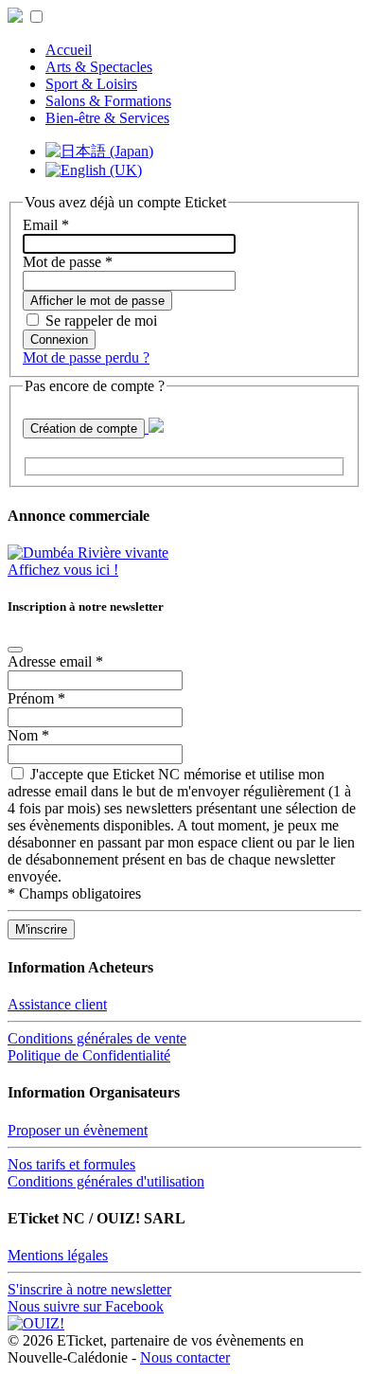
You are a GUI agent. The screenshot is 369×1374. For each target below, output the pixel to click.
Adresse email (55, 661)
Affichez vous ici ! (63, 570)
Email (46, 225)
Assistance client (57, 1004)
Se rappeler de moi (101, 320)
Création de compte (83, 428)
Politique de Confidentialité (89, 1055)
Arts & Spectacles (98, 67)
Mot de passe (68, 262)
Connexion (59, 339)
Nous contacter (185, 1357)
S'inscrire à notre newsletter (89, 1289)
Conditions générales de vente (97, 1038)
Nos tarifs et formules (71, 1164)
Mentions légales (58, 1255)
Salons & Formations (108, 101)
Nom (28, 735)
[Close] (15, 649)
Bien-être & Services (107, 118)
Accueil (68, 50)
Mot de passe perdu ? (86, 357)
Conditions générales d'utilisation (106, 1181)
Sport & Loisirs (91, 84)
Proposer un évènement (78, 1130)
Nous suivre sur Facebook (86, 1306)
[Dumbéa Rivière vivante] (88, 552)
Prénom (36, 698)
